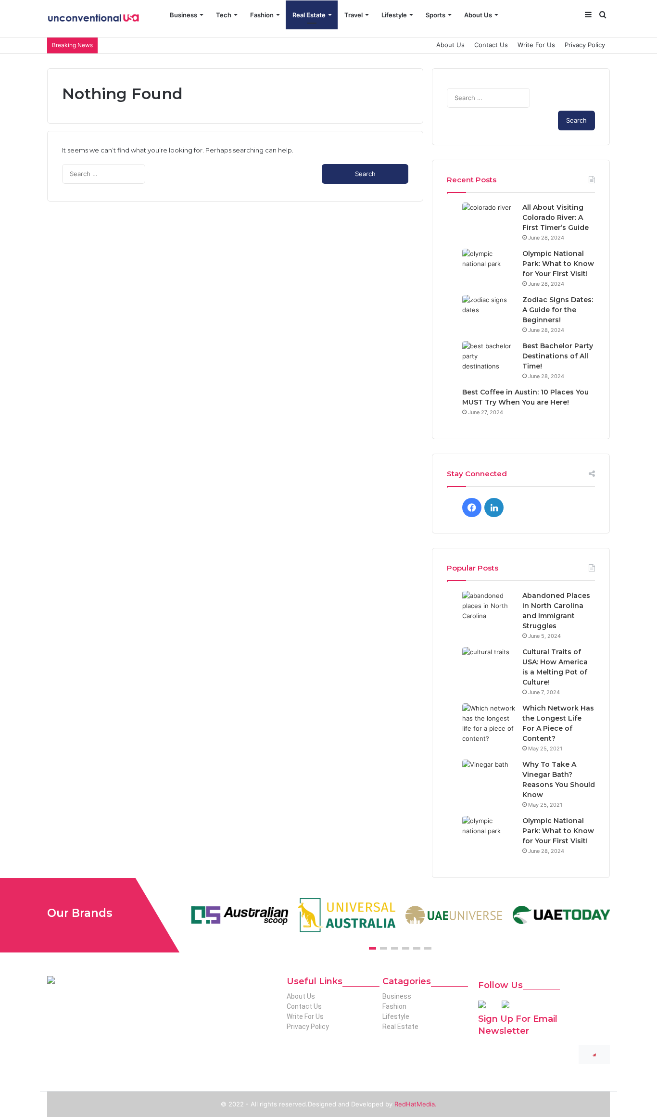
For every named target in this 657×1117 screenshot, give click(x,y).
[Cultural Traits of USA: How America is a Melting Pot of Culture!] (488, 665)
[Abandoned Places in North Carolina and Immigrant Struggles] (488, 609)
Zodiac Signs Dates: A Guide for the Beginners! (557, 309)
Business (183, 15)
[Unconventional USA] (93, 19)
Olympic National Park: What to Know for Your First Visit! (558, 263)
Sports (435, 15)
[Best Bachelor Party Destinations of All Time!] (488, 359)
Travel (353, 15)
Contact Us (491, 45)
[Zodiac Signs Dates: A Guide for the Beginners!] (488, 313)
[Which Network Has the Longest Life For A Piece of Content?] (488, 723)
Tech (223, 15)
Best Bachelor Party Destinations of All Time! (557, 356)
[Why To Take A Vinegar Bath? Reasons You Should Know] (488, 778)
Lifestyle (394, 15)
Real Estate (309, 15)
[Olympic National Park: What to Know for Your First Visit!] (488, 267)
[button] (372, 948)
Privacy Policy (585, 45)
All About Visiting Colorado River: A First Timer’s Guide (555, 217)
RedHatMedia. (415, 1104)
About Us (478, 15)
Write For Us (536, 45)
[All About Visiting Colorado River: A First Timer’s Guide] (488, 221)
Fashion (262, 15)
